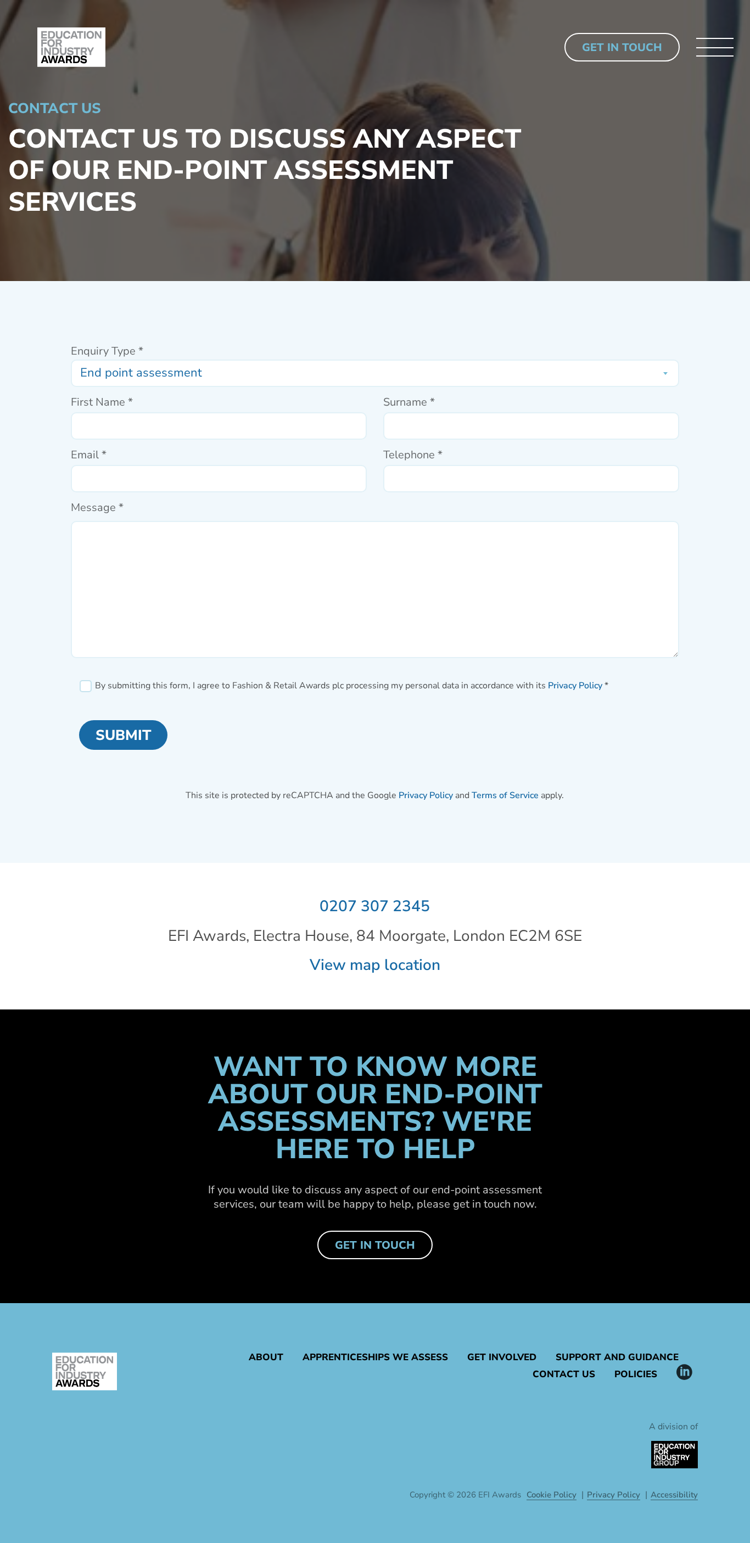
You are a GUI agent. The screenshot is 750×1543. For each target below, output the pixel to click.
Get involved (501, 1357)
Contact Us (564, 1374)
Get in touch (375, 1245)
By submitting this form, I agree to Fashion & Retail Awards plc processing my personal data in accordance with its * (351, 686)
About (266, 1357)
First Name (102, 402)
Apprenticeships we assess (375, 1357)
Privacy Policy (575, 686)
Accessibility (674, 1494)
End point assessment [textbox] (141, 372)
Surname (409, 402)
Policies (635, 1374)
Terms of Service (505, 795)
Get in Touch (622, 47)
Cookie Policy (552, 1494)
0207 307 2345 (375, 906)
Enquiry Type (107, 351)
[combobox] (375, 373)
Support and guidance (617, 1357)
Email (89, 455)
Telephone (413, 455)
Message (97, 508)
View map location (375, 965)
